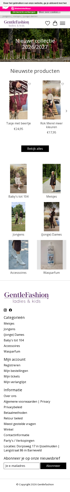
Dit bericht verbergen (24, 12)
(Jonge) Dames (51, 234)
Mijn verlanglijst (15, 382)
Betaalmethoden (15, 413)
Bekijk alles (35, 149)
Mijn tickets (12, 376)
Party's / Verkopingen (19, 441)
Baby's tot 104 (18, 196)
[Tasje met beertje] (18, 99)
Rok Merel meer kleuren (51, 125)
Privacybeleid (13, 407)
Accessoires (18, 273)
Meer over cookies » (49, 12)
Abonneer (53, 466)
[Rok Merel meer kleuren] (51, 99)
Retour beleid (13, 418)
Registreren (12, 365)
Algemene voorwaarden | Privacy (27, 401)
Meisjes (51, 196)
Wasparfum (51, 273)
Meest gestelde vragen (20, 424)
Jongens (18, 234)
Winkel (8, 429)
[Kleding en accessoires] (16, 23)
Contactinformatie (16, 435)
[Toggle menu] (62, 23)
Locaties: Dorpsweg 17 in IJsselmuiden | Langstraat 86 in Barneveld (32, 448)
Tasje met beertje (18, 123)
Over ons (10, 396)
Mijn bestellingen (16, 371)
